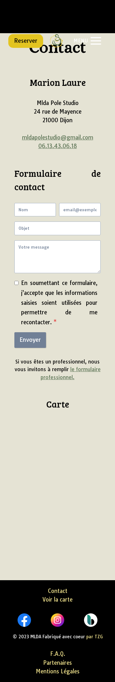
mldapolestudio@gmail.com (57, 137)
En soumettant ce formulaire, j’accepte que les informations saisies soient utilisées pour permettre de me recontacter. (59, 302)
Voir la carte (57, 599)
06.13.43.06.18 (57, 146)
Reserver (25, 40)
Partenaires (57, 662)
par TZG (94, 636)
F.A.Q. (57, 653)
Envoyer (30, 339)
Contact (57, 591)
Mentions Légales (58, 671)
